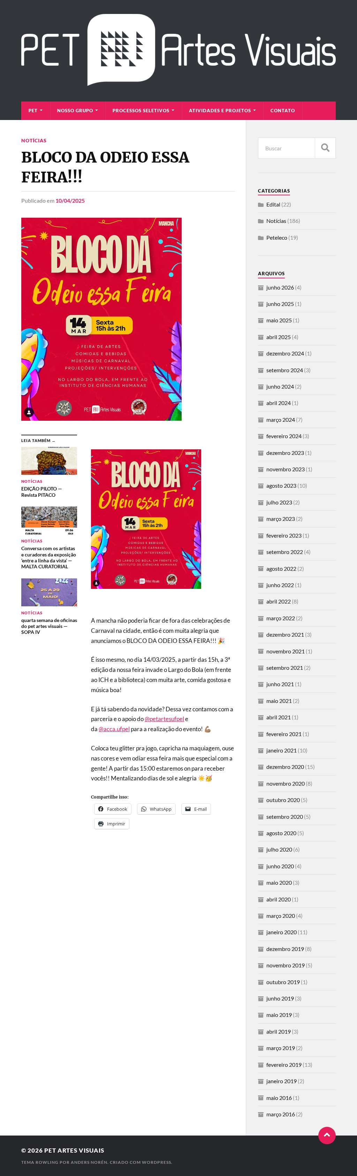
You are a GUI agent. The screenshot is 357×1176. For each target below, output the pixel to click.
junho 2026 (280, 287)
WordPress (156, 1162)
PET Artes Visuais (74, 1150)
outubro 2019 (283, 982)
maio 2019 (279, 1014)
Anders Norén (89, 1162)
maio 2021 (279, 700)
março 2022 (280, 618)
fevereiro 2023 (284, 535)
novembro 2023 (285, 469)
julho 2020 (279, 849)
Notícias (34, 140)
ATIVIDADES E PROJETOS (220, 110)
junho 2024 (280, 386)
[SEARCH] (325, 148)
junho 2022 (280, 585)
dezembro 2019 (285, 948)
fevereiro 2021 (284, 734)
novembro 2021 (285, 651)
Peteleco (276, 237)
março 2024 (280, 419)
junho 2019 (280, 998)
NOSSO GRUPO (75, 110)
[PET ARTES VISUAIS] (178, 82)
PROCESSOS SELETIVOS (141, 110)
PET (33, 110)
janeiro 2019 (281, 1081)
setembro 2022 (284, 551)
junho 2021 (280, 684)
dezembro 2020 (285, 766)
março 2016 (280, 1114)
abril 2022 (278, 601)
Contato (283, 110)
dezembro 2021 (285, 634)
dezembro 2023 (285, 452)
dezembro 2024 (285, 353)
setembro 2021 (284, 667)
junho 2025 (280, 303)
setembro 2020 (284, 816)
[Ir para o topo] (327, 1135)
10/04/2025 (70, 200)
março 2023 (280, 518)
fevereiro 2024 (284, 436)
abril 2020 (278, 899)
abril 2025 (278, 337)
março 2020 (280, 915)
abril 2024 (278, 402)
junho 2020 (280, 866)
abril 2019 (278, 1031)
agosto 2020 (281, 833)
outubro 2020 (283, 799)
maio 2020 (279, 882)
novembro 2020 (285, 783)
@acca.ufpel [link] (114, 729)
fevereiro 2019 (284, 1064)
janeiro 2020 (281, 932)
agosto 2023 (281, 485)
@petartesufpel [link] (164, 718)
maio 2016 (279, 1097)
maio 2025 (279, 320)
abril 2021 (278, 717)
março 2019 (280, 1047)
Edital (273, 204)
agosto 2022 (281, 568)
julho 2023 (279, 502)
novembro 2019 (285, 965)
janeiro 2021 (281, 750)
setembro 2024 (284, 370)
